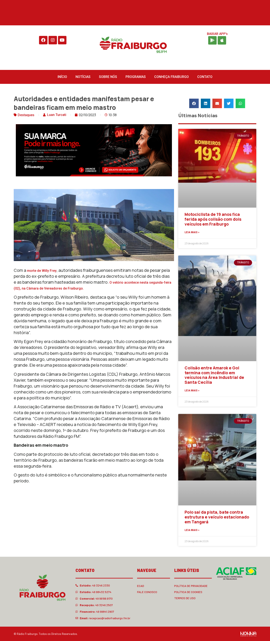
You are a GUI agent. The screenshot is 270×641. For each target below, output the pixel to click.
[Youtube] (62, 40)
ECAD (140, 586)
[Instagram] (53, 40)
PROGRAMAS (136, 77)
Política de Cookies (188, 592)
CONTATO (204, 77)
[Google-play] (212, 40)
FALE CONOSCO (147, 592)
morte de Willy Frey (42, 271)
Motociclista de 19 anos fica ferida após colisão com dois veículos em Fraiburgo (213, 219)
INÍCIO (62, 77)
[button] (194, 103)
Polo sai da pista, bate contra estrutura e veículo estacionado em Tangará (217, 517)
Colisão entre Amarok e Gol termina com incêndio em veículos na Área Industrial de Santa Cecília (214, 375)
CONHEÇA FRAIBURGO (171, 77)
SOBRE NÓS (108, 77)
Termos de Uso (185, 598)
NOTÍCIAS (83, 77)
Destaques (26, 115)
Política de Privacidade (191, 586)
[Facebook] (43, 40)
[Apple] (222, 40)
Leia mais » (192, 232)
